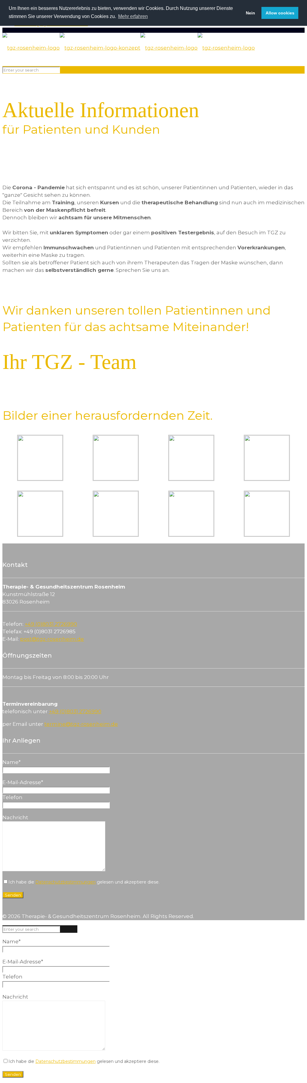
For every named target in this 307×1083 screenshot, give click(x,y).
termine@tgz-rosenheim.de (81, 724)
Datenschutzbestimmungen (65, 882)
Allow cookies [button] (280, 13)
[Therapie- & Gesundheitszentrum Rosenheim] (128, 48)
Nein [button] (250, 13)
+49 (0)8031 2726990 (51, 624)
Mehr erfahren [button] (133, 16)
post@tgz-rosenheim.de (52, 639)
